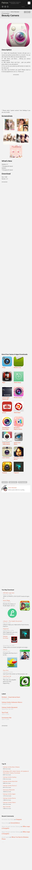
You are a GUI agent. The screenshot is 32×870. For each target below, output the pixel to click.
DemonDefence (15, 823)
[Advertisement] (16, 92)
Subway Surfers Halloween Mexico (12, 702)
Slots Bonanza (25, 12)
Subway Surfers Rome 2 (10, 785)
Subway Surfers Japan (9, 794)
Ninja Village (6, 600)
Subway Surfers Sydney (9, 777)
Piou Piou (6, 670)
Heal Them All (7, 676)
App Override (7, 806)
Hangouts (19, 819)
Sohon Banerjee (15, 11)
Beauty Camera (29, 12)
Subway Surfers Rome (9, 798)
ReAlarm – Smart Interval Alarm (11, 697)
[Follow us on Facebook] (3, 7)
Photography (22, 482)
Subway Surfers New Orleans (11, 767)
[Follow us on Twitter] (8, 7)
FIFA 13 (5, 649)
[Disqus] (16, 517)
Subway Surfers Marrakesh (9, 707)
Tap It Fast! (5, 712)
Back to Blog (27, 12)
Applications (12, 482)
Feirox (5, 3)
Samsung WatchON (9, 790)
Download (6, 174)
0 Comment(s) (5, 13)
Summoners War (6, 717)
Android (4, 482)
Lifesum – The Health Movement (12, 621)
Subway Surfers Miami (9, 802)
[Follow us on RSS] (5, 7)
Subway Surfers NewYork (10, 781)
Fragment (6, 629)
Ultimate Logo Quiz (8, 593)
